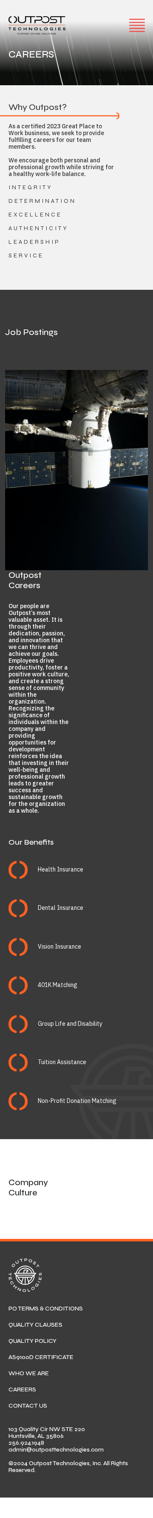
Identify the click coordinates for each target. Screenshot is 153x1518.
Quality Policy (32, 1341)
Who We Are (28, 1373)
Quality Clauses (35, 1324)
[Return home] (36, 25)
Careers (22, 1389)
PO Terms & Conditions (45, 1308)
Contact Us (27, 1405)
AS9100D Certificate (41, 1357)
